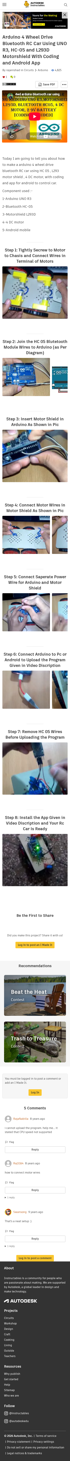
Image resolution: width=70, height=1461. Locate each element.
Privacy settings (43, 1442)
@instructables (19, 1413)
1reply (11, 1197)
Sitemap (9, 1390)
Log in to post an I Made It (35, 945)
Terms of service (46, 1436)
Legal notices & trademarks (24, 1453)
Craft (7, 1334)
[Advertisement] (35, 20)
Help (7, 1385)
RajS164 (18, 1163)
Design (8, 1329)
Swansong (20, 1212)
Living (8, 1345)
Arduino (43, 70)
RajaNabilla (20, 1119)
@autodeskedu (19, 1421)
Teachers (9, 1356)
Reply (35, 1150)
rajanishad (13, 70)
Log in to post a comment (35, 1258)
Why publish (12, 1374)
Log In (35, 1092)
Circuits (29, 70)
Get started (11, 1379)
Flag (11, 1142)
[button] (4, 4)
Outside (9, 1351)
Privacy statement (18, 1442)
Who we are (11, 1396)
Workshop (10, 1323)
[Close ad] (65, 15)
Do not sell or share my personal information (35, 1447)
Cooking (9, 1340)
